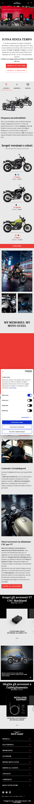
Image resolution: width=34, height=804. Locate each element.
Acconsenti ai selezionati (17, 427)
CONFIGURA (17, 246)
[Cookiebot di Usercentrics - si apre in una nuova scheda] (25, 371)
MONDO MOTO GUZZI (10, 762)
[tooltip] (15, 175)
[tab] (6, 86)
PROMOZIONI (7, 750)
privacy (14, 387)
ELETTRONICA (8, 745)
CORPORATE (7, 779)
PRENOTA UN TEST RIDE (16, 66)
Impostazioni (25, 417)
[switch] (29, 400)
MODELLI (6, 739)
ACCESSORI (6, 756)
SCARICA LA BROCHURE (16, 70)
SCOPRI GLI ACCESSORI (12, 586)
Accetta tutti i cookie (17, 422)
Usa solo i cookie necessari (17, 431)
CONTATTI (6, 774)
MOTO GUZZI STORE (10, 785)
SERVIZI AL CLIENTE (10, 768)
